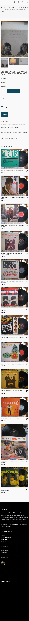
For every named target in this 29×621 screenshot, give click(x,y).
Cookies (8, 581)
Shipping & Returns (6, 537)
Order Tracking (5, 539)
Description (4, 114)
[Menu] (27, 2)
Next (25, 44)
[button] (25, 24)
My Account (4, 535)
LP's (5, 100)
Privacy (3, 581)
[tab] (4, 114)
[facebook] (3, 571)
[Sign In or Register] (18, 2)
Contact (3, 542)
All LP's (2, 100)
